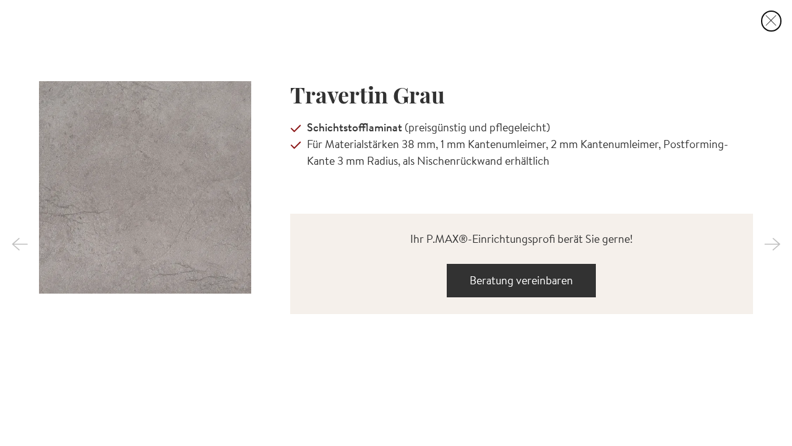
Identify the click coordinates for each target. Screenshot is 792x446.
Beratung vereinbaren (521, 280)
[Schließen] (771, 21)
